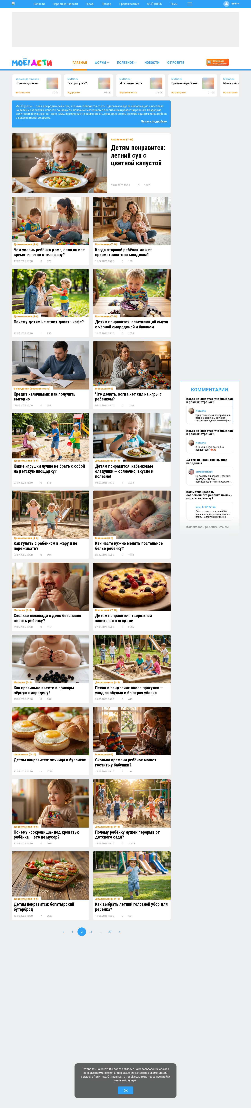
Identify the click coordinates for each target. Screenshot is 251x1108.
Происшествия (129, 3)
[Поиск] (235, 62)
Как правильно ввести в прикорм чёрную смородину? (44, 690)
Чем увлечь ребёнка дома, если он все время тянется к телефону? (49, 252)
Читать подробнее (154, 121)
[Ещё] (190, 4)
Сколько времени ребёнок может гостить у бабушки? (125, 762)
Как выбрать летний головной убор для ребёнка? (131, 907)
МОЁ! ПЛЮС (154, 3)
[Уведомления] (226, 4)
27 (110, 932)
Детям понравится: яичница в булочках (50, 759)
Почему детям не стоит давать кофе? (49, 321)
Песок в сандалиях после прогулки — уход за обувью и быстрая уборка (129, 690)
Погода (106, 3)
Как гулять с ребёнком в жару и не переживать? (45, 546)
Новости (39, 3)
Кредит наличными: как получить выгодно (44, 397)
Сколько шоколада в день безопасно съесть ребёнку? (47, 618)
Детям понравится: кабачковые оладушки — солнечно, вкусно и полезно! (124, 471)
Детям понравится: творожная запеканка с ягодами (123, 618)
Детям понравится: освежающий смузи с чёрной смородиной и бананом (131, 324)
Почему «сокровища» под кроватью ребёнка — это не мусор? (47, 835)
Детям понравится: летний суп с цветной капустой (138, 155)
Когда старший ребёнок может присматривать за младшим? (123, 252)
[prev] (63, 931)
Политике (100, 1076)
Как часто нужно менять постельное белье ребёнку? (129, 546)
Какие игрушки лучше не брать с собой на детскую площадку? (49, 469)
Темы (173, 3)
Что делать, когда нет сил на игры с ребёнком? (128, 397)
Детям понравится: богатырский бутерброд (44, 907)
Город (90, 3)
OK (126, 1090)
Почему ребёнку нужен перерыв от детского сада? (127, 835)
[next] (119, 931)
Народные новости (65, 3)
